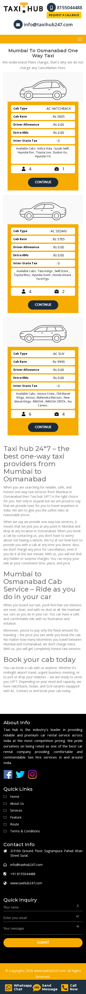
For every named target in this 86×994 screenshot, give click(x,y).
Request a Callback (64, 15)
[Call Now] (65, 989)
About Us (17, 803)
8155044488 (69, 7)
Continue (43, 182)
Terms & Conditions (25, 831)
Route (14, 824)
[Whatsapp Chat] (9, 989)
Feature (16, 817)
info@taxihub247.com (48, 24)
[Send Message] (37, 989)
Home (14, 796)
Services (16, 810)
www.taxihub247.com (26, 883)
